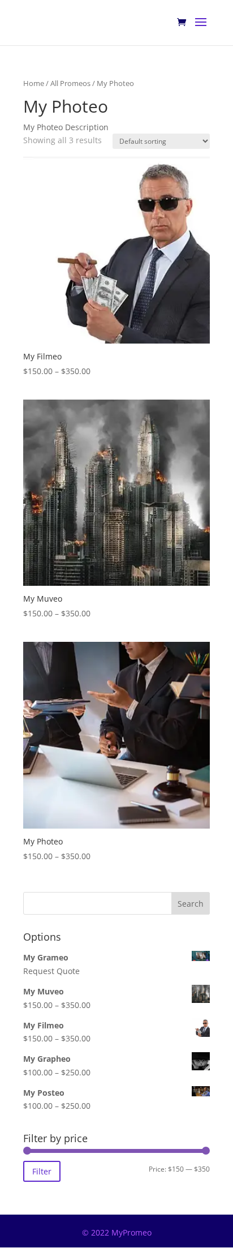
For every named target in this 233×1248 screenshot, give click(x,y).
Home (33, 83)
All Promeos (70, 83)
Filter (41, 1171)
